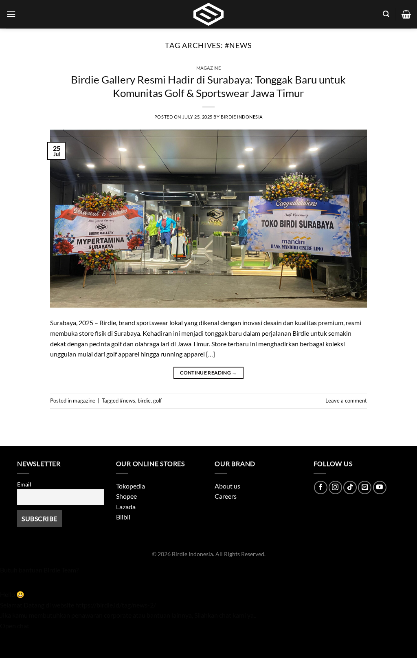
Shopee (126, 496)
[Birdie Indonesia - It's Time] (208, 14)
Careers (226, 496)
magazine (208, 67)
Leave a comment (346, 400)
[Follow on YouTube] (379, 487)
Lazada (126, 507)
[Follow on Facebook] (320, 487)
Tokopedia (130, 486)
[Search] (386, 14)
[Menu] (11, 14)
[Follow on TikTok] (350, 487)
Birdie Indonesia (242, 116)
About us (227, 486)
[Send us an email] (364, 487)
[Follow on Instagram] (335, 487)
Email (24, 484)
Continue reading (208, 373)
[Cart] (406, 14)
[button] (208, 570)
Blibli (123, 517)
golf (157, 400)
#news (127, 400)
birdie (144, 400)
